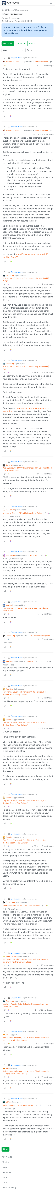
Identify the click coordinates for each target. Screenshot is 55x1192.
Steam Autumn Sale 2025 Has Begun (18, 1105)
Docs (4, 1177)
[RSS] (31, 50)
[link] (5, 66)
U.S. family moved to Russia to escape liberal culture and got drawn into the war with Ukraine (26, 960)
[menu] (51, 3)
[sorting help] (28, 50)
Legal (4, 1167)
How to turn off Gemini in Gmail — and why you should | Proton (26, 279)
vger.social (12, 2)
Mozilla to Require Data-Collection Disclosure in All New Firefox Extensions (26, 1005)
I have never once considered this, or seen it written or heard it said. (25, 609)
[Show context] (51, 62)
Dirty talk (29, 661)
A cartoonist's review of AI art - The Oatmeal (21, 906)
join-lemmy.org (9, 1187)
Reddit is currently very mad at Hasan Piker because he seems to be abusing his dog (26, 1038)
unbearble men (41, 62)
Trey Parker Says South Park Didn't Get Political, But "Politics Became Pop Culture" (24, 693)
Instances (6, 1172)
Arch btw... (34, 555)
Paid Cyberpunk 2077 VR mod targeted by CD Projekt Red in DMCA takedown (27, 469)
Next (5, 1149)
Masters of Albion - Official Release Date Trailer (22, 513)
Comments (20, 43)
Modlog (5, 1162)
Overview (7, 43)
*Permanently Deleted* (40, 636)
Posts (32, 43)
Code (4, 1182)
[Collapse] (5, 58)
